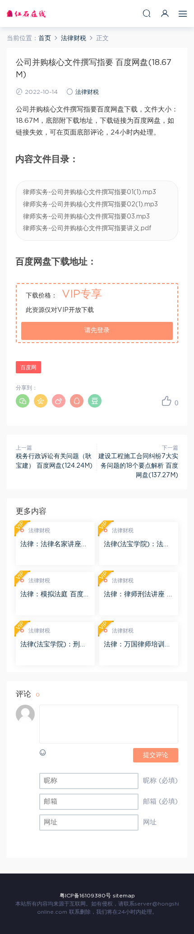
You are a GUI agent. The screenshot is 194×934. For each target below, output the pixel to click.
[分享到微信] (22, 401)
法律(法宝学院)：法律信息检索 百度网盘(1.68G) (137, 545)
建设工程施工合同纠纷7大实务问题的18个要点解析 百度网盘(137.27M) (138, 466)
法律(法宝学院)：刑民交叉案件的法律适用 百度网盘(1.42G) (55, 645)
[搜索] (146, 13)
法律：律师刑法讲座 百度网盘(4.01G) (139, 595)
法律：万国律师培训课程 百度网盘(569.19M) (138, 645)
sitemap (124, 895)
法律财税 (87, 92)
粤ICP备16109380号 (85, 895)
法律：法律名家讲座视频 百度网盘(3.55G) (54, 545)
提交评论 (155, 755)
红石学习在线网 (26, 13)
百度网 (28, 367)
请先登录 (97, 330)
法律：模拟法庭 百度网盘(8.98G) (55, 595)
